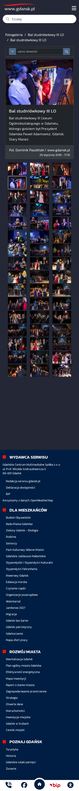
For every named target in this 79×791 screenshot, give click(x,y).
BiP (8, 494)
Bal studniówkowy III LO (46, 34)
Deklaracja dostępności (20, 487)
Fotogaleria (14, 34)
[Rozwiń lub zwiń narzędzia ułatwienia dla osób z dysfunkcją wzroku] (70, 785)
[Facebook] (24, 785)
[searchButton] (66, 51)
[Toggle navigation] (74, 8)
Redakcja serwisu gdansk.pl (23, 481)
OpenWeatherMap (42, 500)
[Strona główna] (8, 785)
